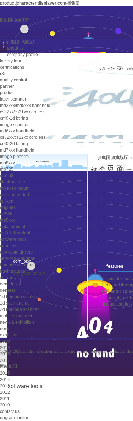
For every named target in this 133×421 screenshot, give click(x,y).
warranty (8, 277)
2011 (5, 398)
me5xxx (7, 220)
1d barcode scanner (19, 296)
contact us (10, 411)
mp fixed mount (14, 188)
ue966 (6, 213)
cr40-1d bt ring (14, 118)
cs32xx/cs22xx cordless (22, 137)
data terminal (12, 226)
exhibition (9, 334)
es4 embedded (14, 194)
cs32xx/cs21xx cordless (22, 111)
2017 (5, 360)
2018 (5, 354)
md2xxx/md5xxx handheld (25, 105)
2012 (5, 392)
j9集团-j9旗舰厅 (15, 20)
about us (15, 48)
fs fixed (6, 201)
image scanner (14, 124)
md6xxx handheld (17, 131)
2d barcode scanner (19, 309)
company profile (22, 54)
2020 (5, 341)
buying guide (12, 271)
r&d (3, 73)
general (7, 290)
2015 (5, 373)
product (7, 92)
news (5, 328)
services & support (17, 258)
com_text (8, 245)
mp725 (6, 169)
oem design (11, 283)
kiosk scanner (13, 182)
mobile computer (16, 315)
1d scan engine (15, 303)
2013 (5, 385)
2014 (5, 379)
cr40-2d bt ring (14, 143)
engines (8, 207)
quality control (13, 80)
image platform (14, 156)
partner (7, 86)
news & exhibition (17, 322)
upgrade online (14, 417)
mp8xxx (7, 162)
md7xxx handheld (17, 150)
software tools (13, 239)
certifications (12, 67)
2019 (5, 347)
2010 (5, 405)
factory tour (10, 60)
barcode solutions (17, 264)
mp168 (6, 175)
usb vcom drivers (16, 252)
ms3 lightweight (15, 233)
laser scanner (13, 99)
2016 (5, 366)
